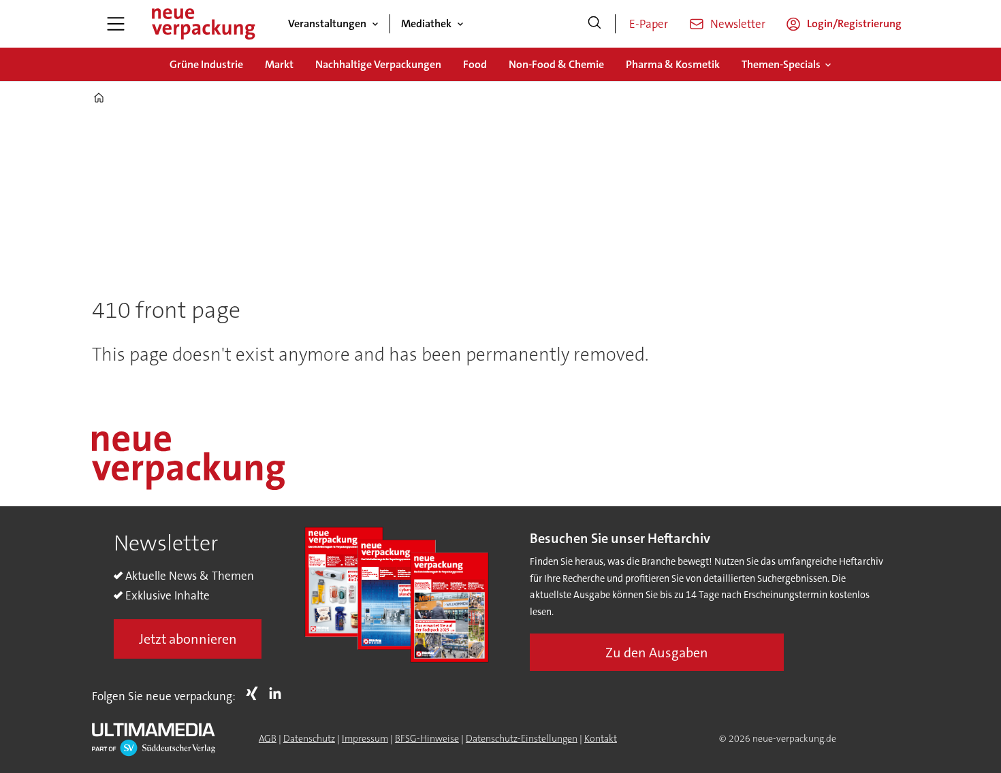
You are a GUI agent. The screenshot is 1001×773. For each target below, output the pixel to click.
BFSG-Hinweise (427, 738)
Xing (255, 693)
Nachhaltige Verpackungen (378, 64)
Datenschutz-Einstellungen (521, 738)
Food (475, 64)
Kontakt (600, 738)
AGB (267, 738)
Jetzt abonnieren (188, 639)
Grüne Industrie (206, 64)
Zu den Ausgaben (656, 652)
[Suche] (594, 23)
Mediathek (426, 23)
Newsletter (737, 23)
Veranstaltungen (327, 23)
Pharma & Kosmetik (673, 64)
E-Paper (648, 23)
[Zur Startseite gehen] (202, 23)
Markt (279, 64)
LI (278, 693)
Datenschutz (309, 738)
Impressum (365, 738)
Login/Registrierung (854, 23)
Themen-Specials (781, 64)
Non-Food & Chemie (556, 64)
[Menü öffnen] (116, 23)
